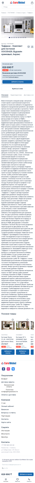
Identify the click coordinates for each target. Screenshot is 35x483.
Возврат (4, 379)
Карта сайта (6, 422)
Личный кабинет (7, 406)
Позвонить (29, 481)
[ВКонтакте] (13, 370)
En (7, 468)
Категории (6, 481)
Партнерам (5, 416)
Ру (3, 468)
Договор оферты (7, 382)
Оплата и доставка (8, 395)
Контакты (5, 419)
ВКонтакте (5, 434)
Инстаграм (5, 431)
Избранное (17, 481)
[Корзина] (32, 3)
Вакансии (5, 409)
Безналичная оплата (9, 386)
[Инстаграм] (8, 370)
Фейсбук (4, 437)
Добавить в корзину (17, 81)
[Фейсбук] (3, 370)
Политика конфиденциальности (9, 390)
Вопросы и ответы (8, 413)
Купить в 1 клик (17, 89)
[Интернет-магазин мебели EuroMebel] (17, 3)
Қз (5, 468)
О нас (3, 403)
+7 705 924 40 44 (7, 445)
